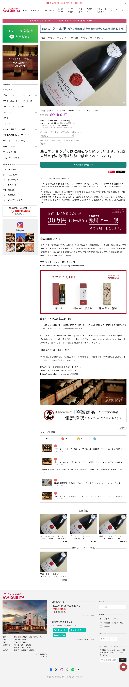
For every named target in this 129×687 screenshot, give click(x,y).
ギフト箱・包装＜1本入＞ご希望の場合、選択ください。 (61, 132)
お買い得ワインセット (12, 158)
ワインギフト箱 (9, 152)
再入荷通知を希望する (83, 165)
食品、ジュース (9, 146)
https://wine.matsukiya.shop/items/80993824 (60, 374)
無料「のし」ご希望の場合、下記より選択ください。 (60, 141)
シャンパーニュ (9, 112)
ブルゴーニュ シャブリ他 (14, 107)
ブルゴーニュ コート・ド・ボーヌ (17, 101)
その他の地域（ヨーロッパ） (15, 129)
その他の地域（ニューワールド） (16, 135)
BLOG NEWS (60, 10)
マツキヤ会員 (71, 10)
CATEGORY (36, 10)
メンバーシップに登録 (49, 123)
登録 (122, 660)
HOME (25, 10)
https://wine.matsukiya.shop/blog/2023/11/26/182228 (64, 266)
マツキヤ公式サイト (101, 10)
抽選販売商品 (8, 90)
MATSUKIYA (50, 10)
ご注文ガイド (89, 10)
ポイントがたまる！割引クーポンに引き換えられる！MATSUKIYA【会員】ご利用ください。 (64, 21)
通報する (123, 428)
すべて (48, 439)
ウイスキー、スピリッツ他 (14, 141)
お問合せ (80, 10)
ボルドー (6, 118)
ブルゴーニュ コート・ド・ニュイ (17, 95)
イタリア (6, 124)
